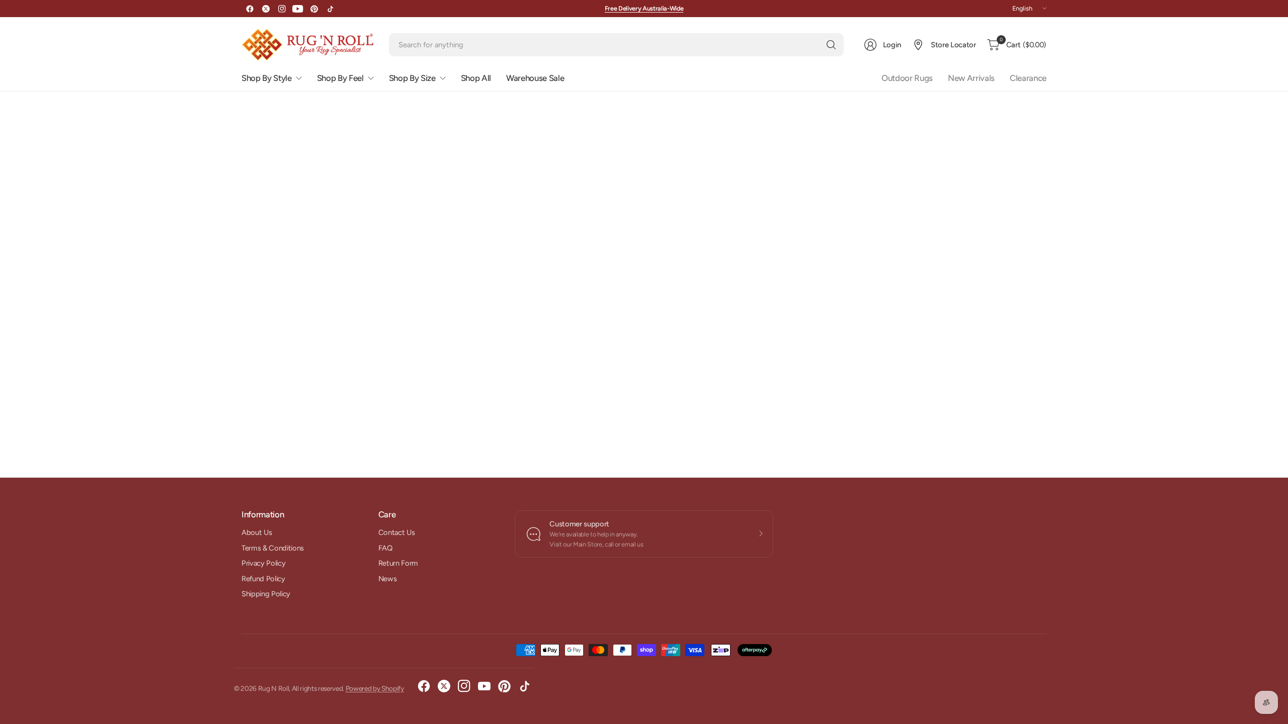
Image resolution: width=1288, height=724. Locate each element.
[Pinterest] (314, 9)
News (387, 578)
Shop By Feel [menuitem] (340, 78)
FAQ (385, 548)
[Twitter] (266, 9)
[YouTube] (298, 9)
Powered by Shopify (375, 688)
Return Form (398, 563)
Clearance (1028, 78)
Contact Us (396, 532)
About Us (257, 532)
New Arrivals (971, 78)
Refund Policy (263, 578)
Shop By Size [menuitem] (412, 78)
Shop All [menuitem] (476, 78)
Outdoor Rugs (907, 78)
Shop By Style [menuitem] (267, 78)
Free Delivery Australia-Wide (644, 8)
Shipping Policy (266, 593)
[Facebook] (250, 9)
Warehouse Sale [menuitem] (535, 78)
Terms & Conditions (273, 548)
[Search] (831, 44)
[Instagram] (282, 9)
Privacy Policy (263, 563)
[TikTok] (330, 9)
